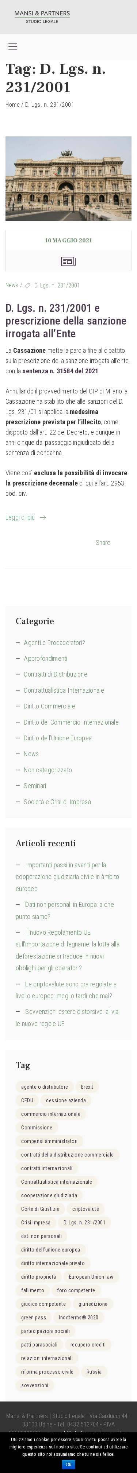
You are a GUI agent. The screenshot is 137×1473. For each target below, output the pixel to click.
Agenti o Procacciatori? (54, 642)
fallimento (32, 1290)
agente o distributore (44, 1087)
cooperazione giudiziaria (49, 1195)
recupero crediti (88, 1345)
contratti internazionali (46, 1168)
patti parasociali (39, 1345)
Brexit (87, 1087)
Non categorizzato (48, 770)
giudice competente (43, 1304)
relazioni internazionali (47, 1358)
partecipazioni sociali (45, 1331)
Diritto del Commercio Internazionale (71, 722)
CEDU (27, 1100)
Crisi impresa (36, 1222)
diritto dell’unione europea (50, 1250)
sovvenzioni (35, 1385)
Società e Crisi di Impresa (57, 802)
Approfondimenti (46, 658)
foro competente (76, 1290)
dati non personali (41, 1236)
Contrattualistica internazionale (56, 1182)
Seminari (35, 785)
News (11, 285)
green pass (33, 1317)
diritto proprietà (38, 1277)
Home (12, 104)
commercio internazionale (50, 1114)
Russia (94, 1372)
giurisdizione (93, 1304)
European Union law (91, 1277)
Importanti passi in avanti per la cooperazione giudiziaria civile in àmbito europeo (67, 877)
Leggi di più (20, 517)
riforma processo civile (47, 1372)
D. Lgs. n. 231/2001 (57, 285)
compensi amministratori (49, 1141)
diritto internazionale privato (53, 1263)
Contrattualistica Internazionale (64, 690)
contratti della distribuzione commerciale (67, 1155)
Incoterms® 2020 (79, 1317)
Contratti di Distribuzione (55, 674)
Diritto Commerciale (49, 706)
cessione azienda (66, 1100)
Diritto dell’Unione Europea (58, 738)
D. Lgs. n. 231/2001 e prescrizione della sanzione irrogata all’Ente (65, 320)
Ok (68, 1464)
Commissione (37, 1128)
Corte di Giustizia (40, 1209)
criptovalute (85, 1209)
